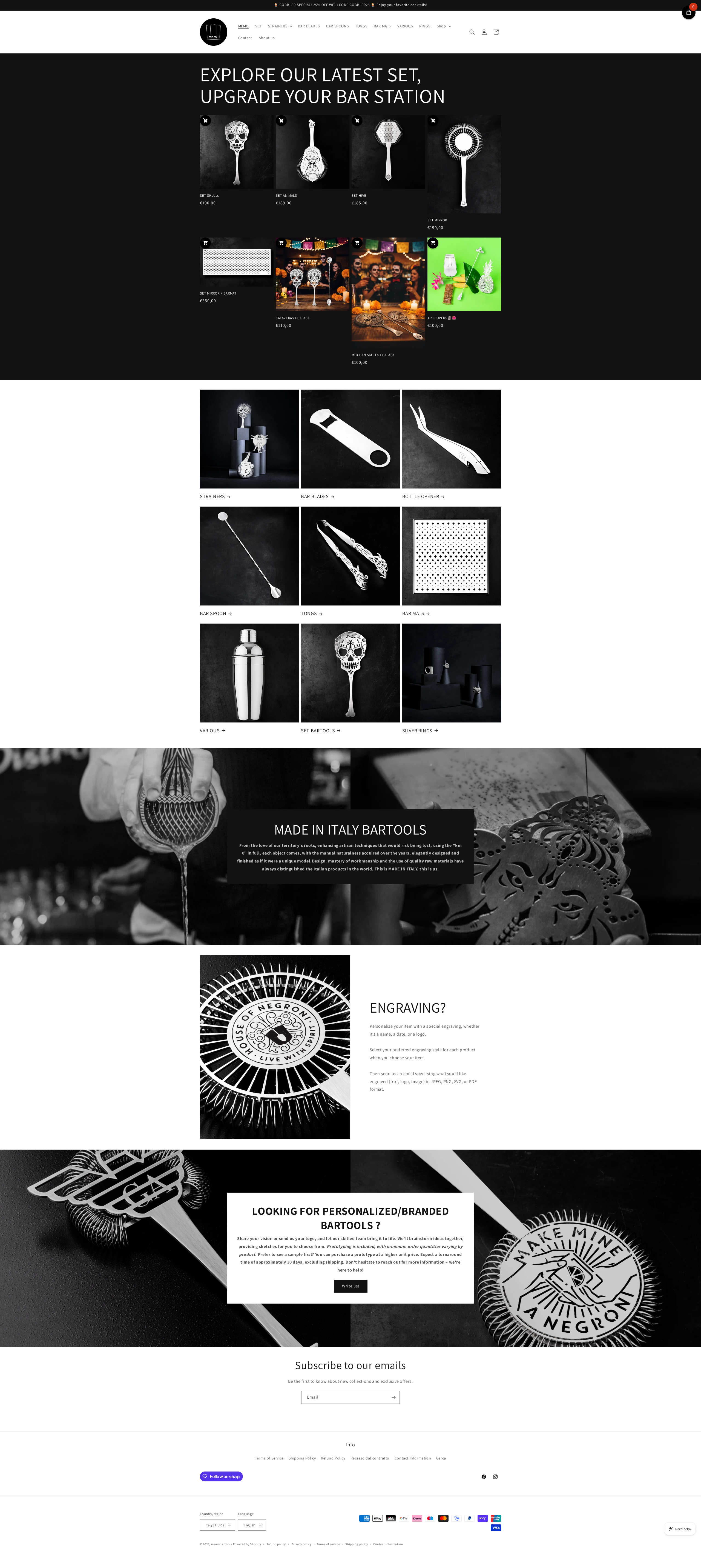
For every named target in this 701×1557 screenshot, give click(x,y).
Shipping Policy (302, 1457)
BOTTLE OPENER (420, 496)
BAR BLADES (315, 496)
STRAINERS (212, 496)
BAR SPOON (213, 613)
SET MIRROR (437, 220)
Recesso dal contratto (370, 1457)
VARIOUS (210, 730)
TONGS (309, 613)
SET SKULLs (209, 195)
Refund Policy (333, 1457)
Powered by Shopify (247, 1544)
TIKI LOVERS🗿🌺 (441, 318)
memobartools (221, 1544)
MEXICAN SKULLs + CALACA (373, 355)
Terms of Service (269, 1457)
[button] (280, 26)
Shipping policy (356, 1544)
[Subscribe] (393, 1397)
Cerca (441, 1457)
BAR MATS (413, 613)
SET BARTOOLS (318, 730)
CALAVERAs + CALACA (293, 318)
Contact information (388, 1544)
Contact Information (413, 1457)
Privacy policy (301, 1544)
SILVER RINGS (417, 730)
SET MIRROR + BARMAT (218, 293)
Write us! (350, 1286)
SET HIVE (359, 195)
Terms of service (328, 1544)
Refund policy (276, 1544)
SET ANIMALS (286, 195)
